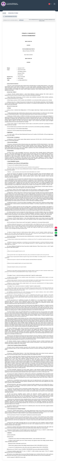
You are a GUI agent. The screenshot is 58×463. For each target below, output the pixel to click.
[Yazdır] (56, 235)
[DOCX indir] (56, 230)
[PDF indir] (56, 228)
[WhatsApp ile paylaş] (56, 233)
